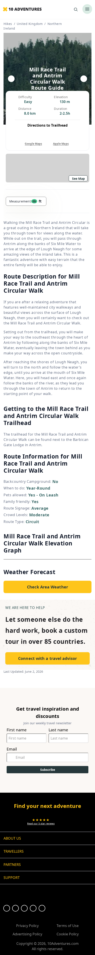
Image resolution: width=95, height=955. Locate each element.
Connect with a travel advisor (47, 658)
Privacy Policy (27, 925)
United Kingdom (30, 24)
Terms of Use (68, 925)
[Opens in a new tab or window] (6, 908)
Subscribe (47, 770)
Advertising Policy (27, 934)
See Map (78, 178)
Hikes (8, 24)
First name (17, 730)
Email (12, 749)
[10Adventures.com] (22, 9)
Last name (58, 730)
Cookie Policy (68, 934)
